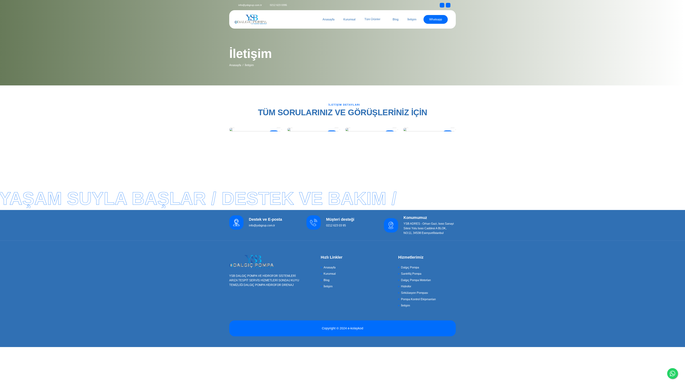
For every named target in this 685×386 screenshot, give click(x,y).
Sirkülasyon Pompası (414, 292)
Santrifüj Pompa (411, 273)
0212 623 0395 (278, 5)
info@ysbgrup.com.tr (250, 5)
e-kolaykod (355, 328)
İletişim (411, 19)
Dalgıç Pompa (410, 267)
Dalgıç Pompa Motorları (416, 280)
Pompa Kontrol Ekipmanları (418, 299)
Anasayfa (328, 19)
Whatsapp (435, 19)
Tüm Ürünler (372, 19)
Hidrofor (406, 286)
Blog (396, 19)
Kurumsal (349, 19)
